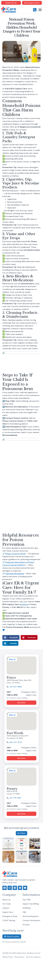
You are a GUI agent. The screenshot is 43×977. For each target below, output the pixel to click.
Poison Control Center (15, 553)
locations (23, 604)
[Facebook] (4, 888)
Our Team (6, 904)
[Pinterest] (15, 888)
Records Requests (31, 916)
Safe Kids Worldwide (14, 573)
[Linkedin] (20, 888)
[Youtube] (25, 888)
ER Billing (26, 908)
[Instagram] (10, 888)
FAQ (24, 912)
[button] (10, 637)
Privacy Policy (19, 957)
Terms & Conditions (33, 957)
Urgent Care (7, 912)
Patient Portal (7, 957)
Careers (5, 908)
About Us (6, 900)
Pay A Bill (26, 900)
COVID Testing (8, 920)
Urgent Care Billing (31, 904)
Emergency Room (9, 916)
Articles (26, 924)
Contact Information (31, 920)
